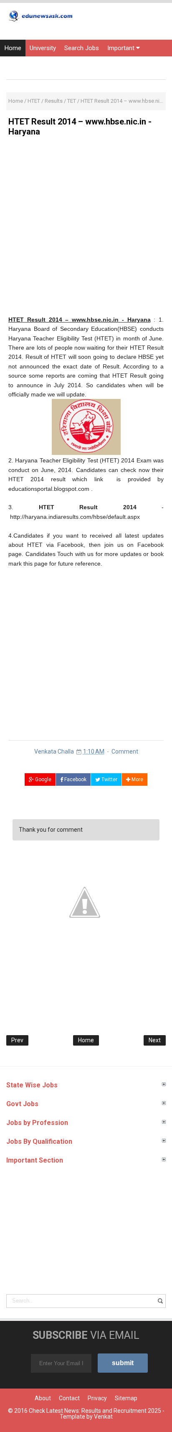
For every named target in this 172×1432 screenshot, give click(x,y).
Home (12, 48)
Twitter (108, 779)
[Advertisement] (86, 229)
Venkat (103, 1416)
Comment (124, 751)
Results (14, 65)
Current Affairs (108, 65)
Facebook (74, 779)
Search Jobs (81, 48)
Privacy (97, 1398)
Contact (69, 1398)
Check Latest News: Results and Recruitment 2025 (95, 1410)
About (43, 1398)
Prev (17, 1040)
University (43, 48)
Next (155, 1040)
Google (42, 779)
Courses (148, 65)
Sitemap (126, 1398)
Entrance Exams (56, 65)
